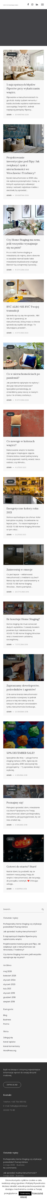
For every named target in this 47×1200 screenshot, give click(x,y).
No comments (9, 1168)
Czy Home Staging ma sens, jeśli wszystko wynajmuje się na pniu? (23, 243)
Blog (10, 209)
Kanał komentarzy (11, 1046)
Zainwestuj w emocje (20, 569)
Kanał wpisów (9, 1042)
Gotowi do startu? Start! (22, 866)
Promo (11, 726)
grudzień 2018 (9, 997)
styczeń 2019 (9, 993)
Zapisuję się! (12, 1084)
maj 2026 (7, 971)
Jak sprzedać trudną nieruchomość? (20, 931)
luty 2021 (7, 988)
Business (23, 16)
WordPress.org (9, 1050)
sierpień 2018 (9, 1001)
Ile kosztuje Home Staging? (23, 619)
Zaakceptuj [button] (25, 1193)
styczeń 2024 (9, 980)
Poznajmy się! (15, 802)
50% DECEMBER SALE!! (21, 752)
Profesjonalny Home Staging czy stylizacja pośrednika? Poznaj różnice (22, 925)
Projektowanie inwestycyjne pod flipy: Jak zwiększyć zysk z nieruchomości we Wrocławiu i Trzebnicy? (23, 165)
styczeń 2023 (9, 984)
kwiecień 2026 (9, 975)
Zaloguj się (8, 1037)
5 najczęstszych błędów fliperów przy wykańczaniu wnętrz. (23, 88)
